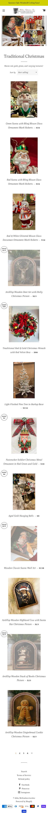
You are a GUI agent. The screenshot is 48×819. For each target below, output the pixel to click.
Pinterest (25, 788)
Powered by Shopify (24, 801)
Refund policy (24, 779)
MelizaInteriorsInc (27, 798)
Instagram (25, 792)
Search (24, 771)
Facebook (25, 785)
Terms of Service (24, 775)
